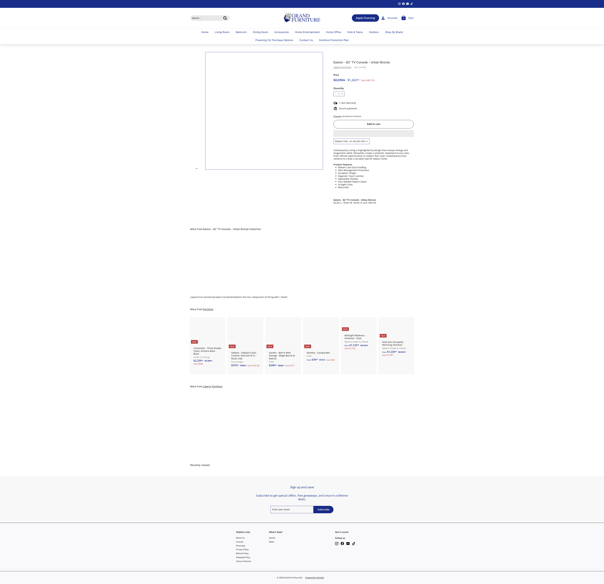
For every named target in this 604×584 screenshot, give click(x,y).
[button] (373, 133)
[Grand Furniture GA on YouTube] (348, 543)
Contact (239, 541)
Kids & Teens (355, 32)
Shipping (337, 116)
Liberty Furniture (342, 67)
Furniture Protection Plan (334, 40)
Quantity (338, 88)
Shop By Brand (394, 32)
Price (336, 74)
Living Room (222, 32)
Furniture (208, 309)
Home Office (333, 32)
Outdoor (374, 32)
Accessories (281, 32)
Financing (240, 545)
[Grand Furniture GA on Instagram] (336, 543)
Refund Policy (242, 553)
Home (204, 32)
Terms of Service (243, 561)
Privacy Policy (242, 549)
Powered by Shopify (314, 577)
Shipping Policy (243, 557)
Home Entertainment (307, 32)
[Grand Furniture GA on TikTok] (353, 543)
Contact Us (306, 40)
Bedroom (241, 32)
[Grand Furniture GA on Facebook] (342, 543)
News (271, 541)
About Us (240, 537)
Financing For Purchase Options (274, 40)
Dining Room (260, 32)
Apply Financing (365, 18)
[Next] (196, 167)
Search (272, 537)
